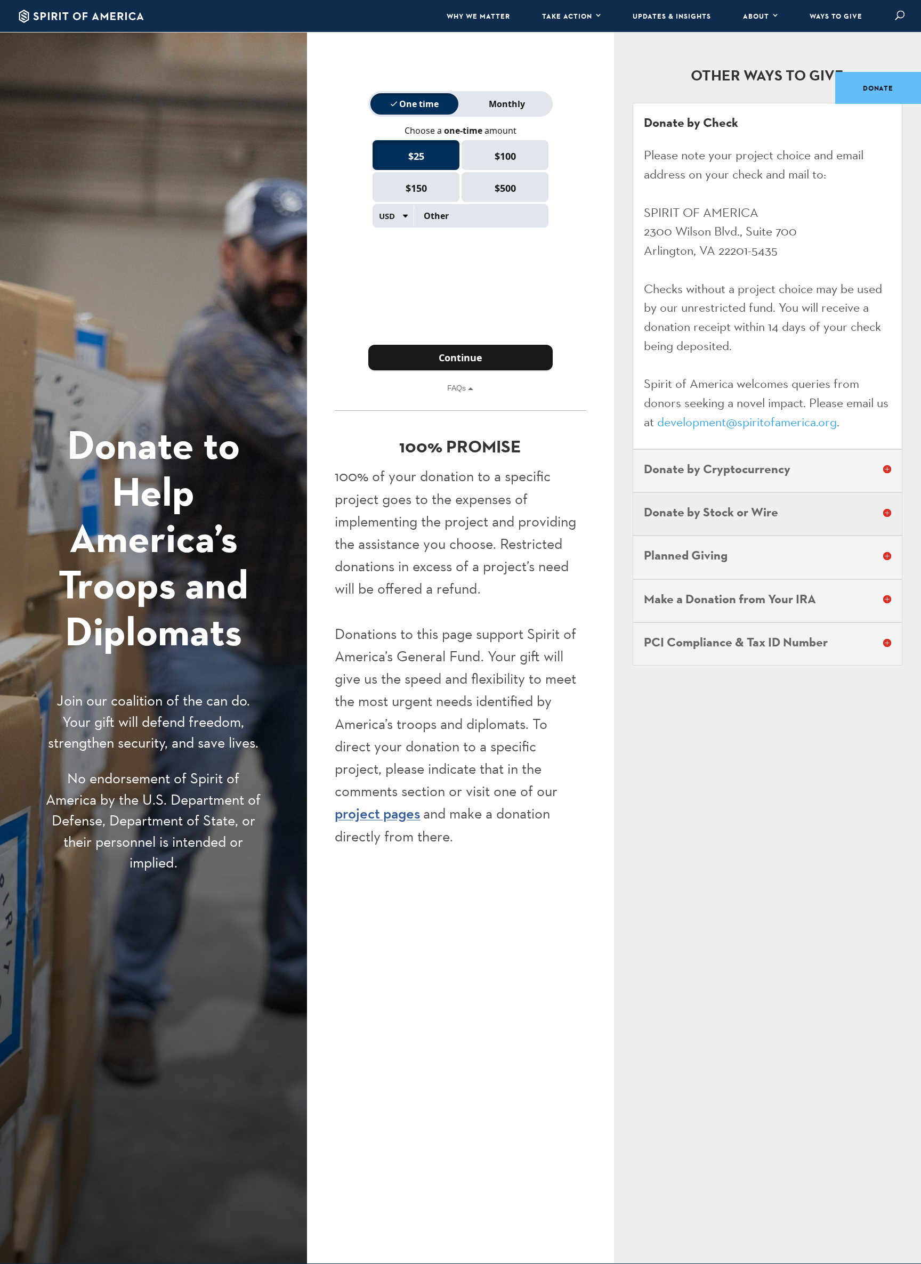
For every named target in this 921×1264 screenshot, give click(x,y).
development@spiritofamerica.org (747, 422)
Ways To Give (836, 16)
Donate (878, 88)
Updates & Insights (672, 16)
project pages (378, 813)
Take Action (567, 16)
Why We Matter (478, 16)
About (756, 16)
